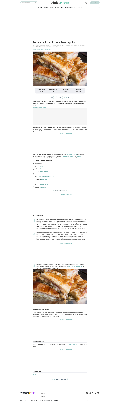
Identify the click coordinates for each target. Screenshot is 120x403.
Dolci (62, 7)
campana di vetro (74, 344)
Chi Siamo (43, 392)
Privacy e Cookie (90, 400)
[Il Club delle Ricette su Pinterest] (95, 393)
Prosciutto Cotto (44, 184)
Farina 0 (42, 166)
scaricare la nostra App (75, 266)
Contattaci (43, 396)
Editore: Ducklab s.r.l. (35, 400)
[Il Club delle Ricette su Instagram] (90, 393)
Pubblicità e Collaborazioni (46, 395)
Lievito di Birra (43, 171)
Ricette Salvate (94, 2)
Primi (51, 7)
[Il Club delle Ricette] (60, 2)
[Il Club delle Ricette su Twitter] (93, 393)
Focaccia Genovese (67, 156)
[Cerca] (35, 2)
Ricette (40, 7)
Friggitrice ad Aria (70, 7)
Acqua (42, 169)
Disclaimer (98, 400)
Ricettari (80, 7)
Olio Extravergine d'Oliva (46, 176)
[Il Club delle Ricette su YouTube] (98, 393)
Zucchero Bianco (48, 174)
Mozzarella (43, 187)
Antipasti (46, 7)
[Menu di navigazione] (21, 7)
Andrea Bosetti (40, 49)
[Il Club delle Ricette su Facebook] (87, 393)
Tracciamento (82, 400)
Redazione (43, 393)
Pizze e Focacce (36, 40)
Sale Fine (44, 179)
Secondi (57, 7)
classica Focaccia (71, 154)
